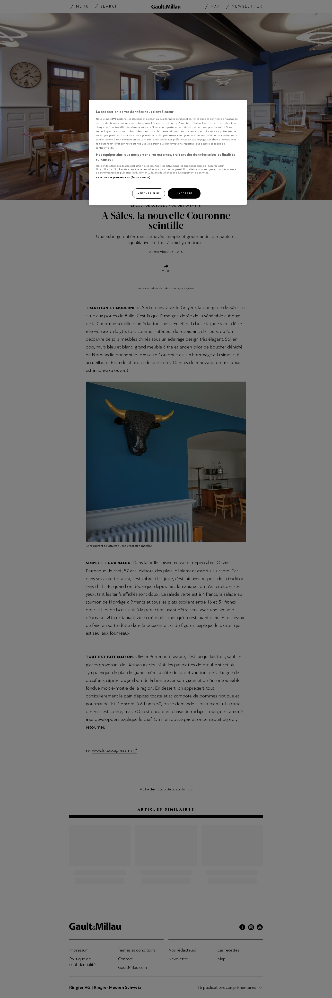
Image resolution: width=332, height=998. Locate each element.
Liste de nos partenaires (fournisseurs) (123, 177)
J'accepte (184, 193)
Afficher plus (148, 193)
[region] (168, 152)
